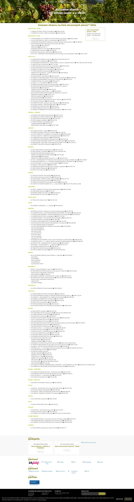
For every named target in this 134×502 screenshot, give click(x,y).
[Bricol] (73, 462)
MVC (56, 2)
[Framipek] (60, 462)
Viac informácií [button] (42, 499)
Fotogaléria (66, 2)
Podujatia (51, 2)
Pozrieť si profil (58, 494)
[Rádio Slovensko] (34, 471)
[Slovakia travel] (33, 482)
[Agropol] (100, 462)
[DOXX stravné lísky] (47, 462)
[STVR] (87, 471)
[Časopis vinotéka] (47, 471)
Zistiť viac (95, 38)
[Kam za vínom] (60, 471)
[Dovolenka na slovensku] (88, 442)
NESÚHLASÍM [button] (119, 499)
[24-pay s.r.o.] (33, 463)
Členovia (44, 2)
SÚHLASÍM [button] (128, 499)
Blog (60, 2)
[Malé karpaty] (87, 462)
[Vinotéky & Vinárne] (73, 472)
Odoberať (102, 493)
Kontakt (73, 2)
